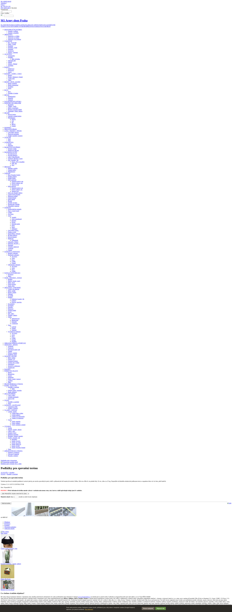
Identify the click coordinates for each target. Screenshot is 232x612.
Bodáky (10, 279)
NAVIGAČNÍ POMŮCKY (12, 273)
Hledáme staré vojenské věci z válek (11, 464)
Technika (10, 65)
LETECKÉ (7, 137)
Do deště (10, 296)
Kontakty (7, 525)
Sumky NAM (15, 446)
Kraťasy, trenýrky (17, 302)
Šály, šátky (11, 313)
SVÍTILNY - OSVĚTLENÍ (12, 405)
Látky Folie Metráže (14, 157)
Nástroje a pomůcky (13, 452)
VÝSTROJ (7, 426)
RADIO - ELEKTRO (10, 385)
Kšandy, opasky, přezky (15, 429)
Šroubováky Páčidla (13, 204)
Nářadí (10, 62)
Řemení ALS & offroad (7, 590)
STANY (6, 400)
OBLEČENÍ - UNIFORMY (12, 287)
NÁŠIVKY (7, 207)
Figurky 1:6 (11, 359)
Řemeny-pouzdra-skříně (15, 109)
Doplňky (10, 57)
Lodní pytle (11, 78)
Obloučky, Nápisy (13, 242)
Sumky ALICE (16, 441)
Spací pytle (11, 398)
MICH (13, 124)
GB (13, 121)
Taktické (10, 100)
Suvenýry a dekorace (14, 366)
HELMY (7, 113)
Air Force (11, 214)
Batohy (10, 75)
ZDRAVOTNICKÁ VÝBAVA (13, 451)
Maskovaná (15, 320)
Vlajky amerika (16, 421)
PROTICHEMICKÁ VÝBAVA (13, 384)
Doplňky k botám (13, 93)
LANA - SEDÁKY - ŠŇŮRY (13, 131)
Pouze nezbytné (148, 608)
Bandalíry (11, 104)
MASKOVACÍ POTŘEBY (12, 147)
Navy (13, 260)
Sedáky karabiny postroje (15, 136)
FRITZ (14, 119)
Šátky (9, 382)
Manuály (10, 145)
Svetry (10, 312)
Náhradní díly (12, 60)
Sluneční (10, 98)
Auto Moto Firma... (13, 230)
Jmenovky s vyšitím (13, 36)
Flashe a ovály (12, 232)
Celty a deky (11, 395)
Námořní (14, 322)
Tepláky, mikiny (12, 315)
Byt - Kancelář (12, 42)
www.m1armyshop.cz (84, 597)
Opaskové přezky (13, 361)
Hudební (10, 46)
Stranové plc (15, 191)
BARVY (7, 67)
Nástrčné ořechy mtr (17, 181)
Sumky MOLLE (16, 444)
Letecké (14, 327)
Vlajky (10, 420)
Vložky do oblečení (13, 289)
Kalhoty (10, 297)
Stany (9, 403)
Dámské (10, 294)
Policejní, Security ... (14, 243)
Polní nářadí (11, 199)
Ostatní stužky (12, 170)
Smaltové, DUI (12, 354)
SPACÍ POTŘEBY (10, 393)
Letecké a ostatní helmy (14, 116)
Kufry (9, 88)
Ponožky (10, 307)
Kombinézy (11, 304)
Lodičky (10, 380)
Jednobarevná (15, 318)
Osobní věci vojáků (13, 362)
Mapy (9, 276)
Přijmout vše (160, 608)
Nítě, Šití (14, 163)
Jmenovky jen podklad (14, 39)
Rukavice (10, 309)
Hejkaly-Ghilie (12, 149)
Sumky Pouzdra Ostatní (18, 447)
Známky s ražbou (13, 31)
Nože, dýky (11, 286)
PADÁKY (7, 369)
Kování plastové (12, 155)
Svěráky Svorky (12, 202)
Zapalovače (11, 367)
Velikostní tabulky (9, 528)
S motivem (15, 323)
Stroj (9, 139)
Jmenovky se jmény (13, 38)
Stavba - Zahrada (13, 52)
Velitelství (14, 229)
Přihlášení (7, 522)
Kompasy (11, 274)
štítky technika (16, 59)
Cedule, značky (12, 411)
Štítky (13, 389)
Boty (9, 91)
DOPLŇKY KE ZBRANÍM (12, 103)
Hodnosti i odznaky (13, 255)
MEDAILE (7, 167)
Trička (10, 317)
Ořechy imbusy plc (17, 189)
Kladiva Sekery (12, 176)
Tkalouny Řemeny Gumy (15, 158)
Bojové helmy (12, 114)
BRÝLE (6, 95)
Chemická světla (12, 407)
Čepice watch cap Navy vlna (9, 548)
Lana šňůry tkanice (13, 132)
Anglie (10, 428)
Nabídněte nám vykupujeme (9, 460)
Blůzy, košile (11, 291)
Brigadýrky (11, 374)
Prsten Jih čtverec (6, 579)
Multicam (10, 238)
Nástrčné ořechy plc (17, 188)
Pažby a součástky (13, 108)
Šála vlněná (4, 533)
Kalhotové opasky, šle (18, 299)
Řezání (10, 201)
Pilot (9, 140)
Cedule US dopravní (17, 418)
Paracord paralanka (13, 134)
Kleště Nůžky (12, 178)
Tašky (9, 80)
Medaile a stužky (13, 168)
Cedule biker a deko (17, 413)
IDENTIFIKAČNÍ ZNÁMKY (13, 29)
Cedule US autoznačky (18, 416)
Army (9, 216)
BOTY (6, 90)
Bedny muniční (12, 83)
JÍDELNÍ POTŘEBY (10, 129)
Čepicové (10, 348)
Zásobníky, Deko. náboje (15, 111)
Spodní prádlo (12, 310)
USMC (10, 212)
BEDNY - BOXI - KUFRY (12, 82)
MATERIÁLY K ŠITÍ (10, 152)
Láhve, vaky (11, 431)
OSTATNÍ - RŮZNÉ (10, 356)
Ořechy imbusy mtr (17, 183)
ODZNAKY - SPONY (11, 345)
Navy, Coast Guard (13, 211)
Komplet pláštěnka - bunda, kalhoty (11, 564)
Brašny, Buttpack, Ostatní (15, 77)
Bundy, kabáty (12, 292)
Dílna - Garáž (12, 44)
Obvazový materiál (13, 454)
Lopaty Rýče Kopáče (14, 194)
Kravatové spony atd (14, 349)
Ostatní (14, 126)
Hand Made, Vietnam (14, 233)
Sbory (13, 227)
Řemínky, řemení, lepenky (15, 436)
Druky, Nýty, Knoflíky (18, 162)
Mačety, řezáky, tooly (14, 281)
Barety (10, 372)
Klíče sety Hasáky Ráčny (15, 193)
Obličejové (11, 69)
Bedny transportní (13, 85)
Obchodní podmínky (10, 527)
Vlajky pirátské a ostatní (18, 425)
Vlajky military (16, 423)
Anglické (10, 248)
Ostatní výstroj (12, 433)
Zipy (13, 165)
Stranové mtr (15, 184)
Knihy (10, 144)
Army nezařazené (17, 219)
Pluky (13, 225)
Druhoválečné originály (14, 209)
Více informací (89, 609)
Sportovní (11, 51)
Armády (14, 217)
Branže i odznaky (13, 253)
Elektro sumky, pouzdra (15, 390)
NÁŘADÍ (7, 173)
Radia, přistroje (12, 392)
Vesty (9, 325)
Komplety (11, 305)
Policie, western (12, 353)
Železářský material (13, 206)
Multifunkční (11, 96)
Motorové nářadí (12, 196)
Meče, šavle (11, 282)
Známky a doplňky (13, 33)
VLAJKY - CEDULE (10, 410)
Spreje (10, 72)
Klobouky (11, 377)
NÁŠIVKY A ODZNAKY (12, 251)
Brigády (14, 220)
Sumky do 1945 (16, 442)
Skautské (10, 49)
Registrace (7, 523)
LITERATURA (9, 142)
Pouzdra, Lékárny (13, 456)
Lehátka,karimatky (13, 397)
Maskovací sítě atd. (13, 150)
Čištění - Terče (12, 106)
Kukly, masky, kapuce (14, 379)
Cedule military (16, 415)
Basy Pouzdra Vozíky (14, 175)
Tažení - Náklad (12, 64)
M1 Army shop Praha (14, 20)
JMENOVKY (8, 34)
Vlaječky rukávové (13, 247)
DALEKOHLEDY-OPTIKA (12, 101)
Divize (13, 222)
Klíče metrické (12, 180)
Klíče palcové (12, 186)
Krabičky (10, 87)
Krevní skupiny (12, 237)
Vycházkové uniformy (14, 331)
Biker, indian (11, 358)
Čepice (10, 376)
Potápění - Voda (12, 47)
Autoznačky (11, 56)
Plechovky (11, 70)
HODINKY (7, 127)
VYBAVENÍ (8, 41)
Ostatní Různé (12, 198)
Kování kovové (12, 153)
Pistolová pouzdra (13, 434)
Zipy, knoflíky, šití (13, 160)
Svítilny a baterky (13, 408)
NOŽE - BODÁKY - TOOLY (13, 278)
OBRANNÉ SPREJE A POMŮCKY (15, 343)
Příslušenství (11, 118)
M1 (13, 122)
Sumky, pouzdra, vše (14, 438)
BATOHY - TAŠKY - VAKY (13, 73)
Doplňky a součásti (13, 387)
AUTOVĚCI (8, 54)
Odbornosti (15, 240)
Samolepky (11, 364)
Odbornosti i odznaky (14, 264)
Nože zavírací (12, 284)
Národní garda (16, 224)
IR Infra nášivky (12, 235)
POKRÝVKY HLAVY (11, 371)
